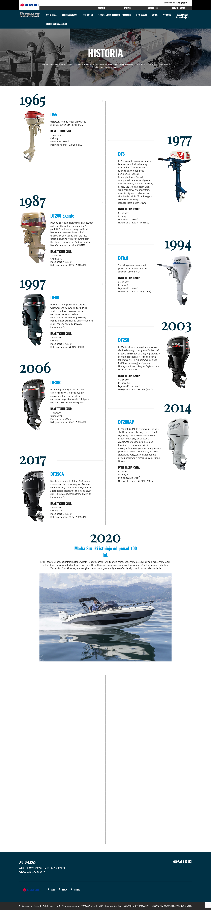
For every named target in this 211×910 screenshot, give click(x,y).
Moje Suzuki (141, 14)
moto (64, 889)
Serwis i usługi (178, 7)
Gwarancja (26, 906)
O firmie (127, 7)
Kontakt (101, 7)
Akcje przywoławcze (69, 906)
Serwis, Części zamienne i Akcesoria (114, 14)
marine (77, 889)
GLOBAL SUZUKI (182, 862)
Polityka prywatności (51, 906)
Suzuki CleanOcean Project (182, 16)
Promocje (167, 14)
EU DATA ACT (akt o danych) (91, 906)
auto (53, 889)
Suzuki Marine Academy (56, 24)
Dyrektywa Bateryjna (113, 906)
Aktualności (153, 7)
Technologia (88, 14)
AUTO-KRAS (51, 14)
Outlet (154, 14)
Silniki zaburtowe (69, 14)
